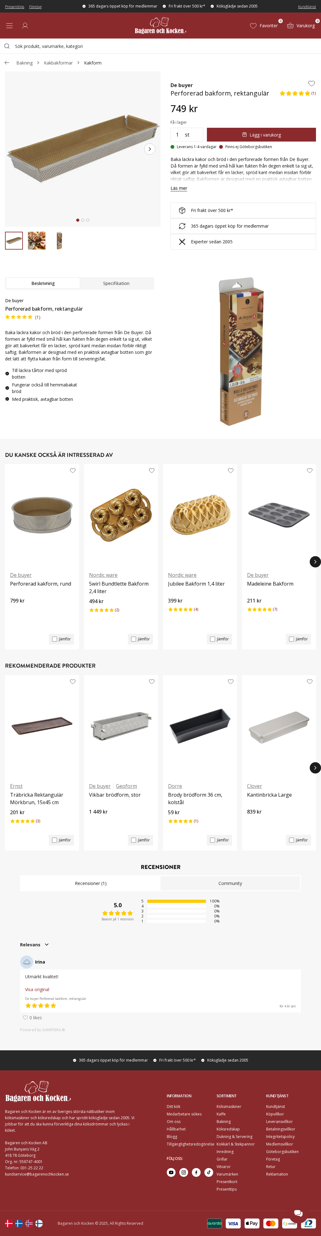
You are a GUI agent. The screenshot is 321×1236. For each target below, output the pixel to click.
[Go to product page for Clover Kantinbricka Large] (279, 726)
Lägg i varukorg (265, 135)
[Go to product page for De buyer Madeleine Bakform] (279, 515)
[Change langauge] (9, 1223)
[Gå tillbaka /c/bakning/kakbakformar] (7, 62)
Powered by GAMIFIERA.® (42, 1029)
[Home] (160, 25)
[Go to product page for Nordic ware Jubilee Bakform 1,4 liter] (200, 515)
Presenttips (14, 6)
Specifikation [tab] (116, 283)
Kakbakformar (58, 63)
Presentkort (227, 1181)
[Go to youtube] (171, 1172)
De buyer (182, 85)
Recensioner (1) (91, 883)
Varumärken (227, 1174)
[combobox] (160, 46)
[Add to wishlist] (311, 83)
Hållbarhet (176, 1129)
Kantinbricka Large (269, 794)
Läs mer (179, 188)
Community (230, 883)
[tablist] (79, 283)
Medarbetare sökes (184, 1114)
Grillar (222, 1159)
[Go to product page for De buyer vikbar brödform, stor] (121, 726)
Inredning (225, 1151)
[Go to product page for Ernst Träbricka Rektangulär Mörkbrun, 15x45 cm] (42, 726)
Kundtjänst (307, 6)
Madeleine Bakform (270, 583)
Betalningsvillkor (280, 1129)
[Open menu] (9, 26)
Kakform (93, 63)
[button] (297, 95)
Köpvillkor (275, 1114)
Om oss (174, 1121)
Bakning (24, 63)
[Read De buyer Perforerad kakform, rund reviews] (17, 611)
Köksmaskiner (229, 1106)
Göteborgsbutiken (282, 1151)
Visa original (37, 989)
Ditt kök (173, 1106)
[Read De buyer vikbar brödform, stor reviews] (96, 822)
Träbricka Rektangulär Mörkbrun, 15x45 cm (36, 798)
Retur (271, 1166)
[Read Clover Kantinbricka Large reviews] (254, 822)
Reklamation (277, 1174)
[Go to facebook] (196, 1172)
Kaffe (221, 1114)
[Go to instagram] (183, 1172)
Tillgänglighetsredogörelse (190, 1144)
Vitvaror (224, 1166)
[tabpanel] (79, 352)
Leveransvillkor (279, 1121)
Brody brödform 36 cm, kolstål (195, 798)
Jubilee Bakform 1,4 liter (196, 583)
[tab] (77, 220)
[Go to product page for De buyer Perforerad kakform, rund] (42, 515)
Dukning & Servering (234, 1136)
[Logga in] (25, 25)
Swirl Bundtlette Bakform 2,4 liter (119, 587)
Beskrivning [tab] (43, 283)
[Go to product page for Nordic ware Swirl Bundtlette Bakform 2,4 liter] (121, 515)
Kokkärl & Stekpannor (236, 1144)
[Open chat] (298, 1213)
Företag (35, 6)
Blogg (172, 1136)
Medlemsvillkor (279, 1144)
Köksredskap (228, 1129)
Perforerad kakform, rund (40, 583)
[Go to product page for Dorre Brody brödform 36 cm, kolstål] (200, 726)
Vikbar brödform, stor (115, 794)
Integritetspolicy (280, 1136)
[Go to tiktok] (208, 1172)
